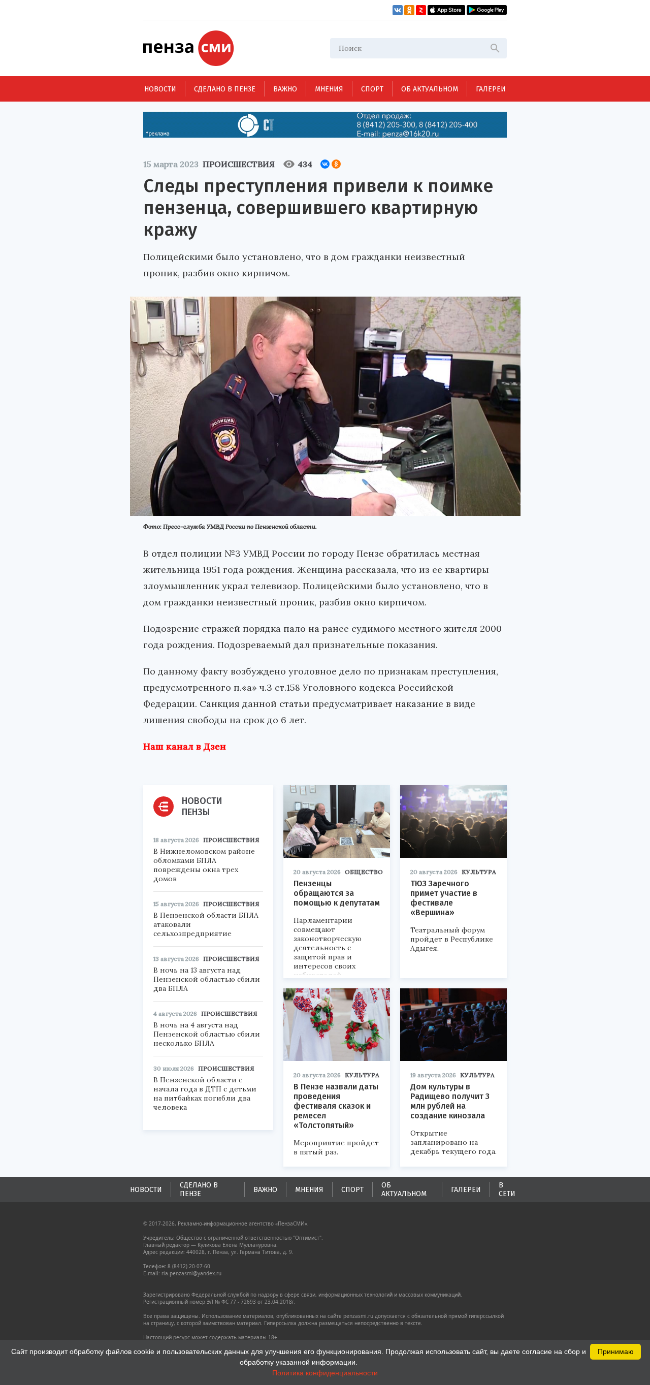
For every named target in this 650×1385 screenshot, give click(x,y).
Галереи (491, 89)
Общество (364, 872)
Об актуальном (429, 89)
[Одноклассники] (336, 164)
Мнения (329, 89)
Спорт (372, 89)
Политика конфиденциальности (325, 1373)
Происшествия (239, 164)
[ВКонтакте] (325, 164)
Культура (479, 872)
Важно (285, 89)
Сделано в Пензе (224, 89)
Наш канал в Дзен (184, 746)
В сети (507, 1189)
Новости (160, 89)
